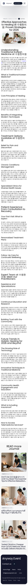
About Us (5, 580)
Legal (19, 580)
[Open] (24, 3)
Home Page (6, 569)
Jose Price (22, 18)
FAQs (19, 569)
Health (5, 18)
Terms (14, 580)
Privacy (10, 580)
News (13, 569)
